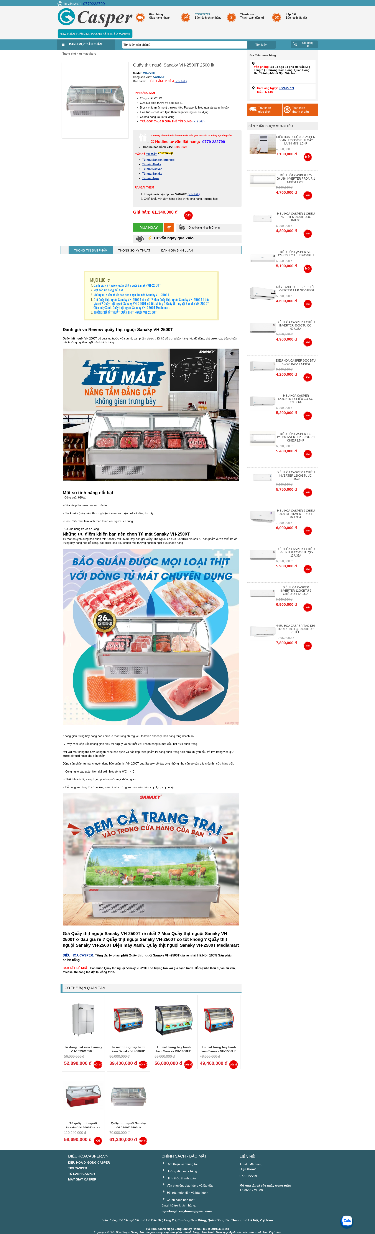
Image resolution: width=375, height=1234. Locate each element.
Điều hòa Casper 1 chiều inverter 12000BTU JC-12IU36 (296, 476)
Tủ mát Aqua (150, 178)
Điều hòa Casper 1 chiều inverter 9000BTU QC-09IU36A (296, 325)
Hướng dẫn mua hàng (181, 1171)
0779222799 (94, 4)
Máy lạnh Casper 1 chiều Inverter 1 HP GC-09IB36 (295, 289)
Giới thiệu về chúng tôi (181, 1164)
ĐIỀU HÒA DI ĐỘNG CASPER (89, 1162)
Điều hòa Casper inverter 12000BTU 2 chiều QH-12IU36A (295, 591)
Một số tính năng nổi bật (108, 289)
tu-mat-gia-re (87, 53)
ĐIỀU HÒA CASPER (78, 955)
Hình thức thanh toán (181, 1178)
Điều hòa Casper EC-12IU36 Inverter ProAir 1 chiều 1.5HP (296, 437)
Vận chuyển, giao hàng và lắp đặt (189, 1185)
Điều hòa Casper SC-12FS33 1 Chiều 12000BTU (296, 253)
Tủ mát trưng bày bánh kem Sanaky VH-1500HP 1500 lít (218, 1051)
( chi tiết (193, 194)
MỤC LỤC (97, 280)
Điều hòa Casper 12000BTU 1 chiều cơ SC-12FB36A (296, 399)
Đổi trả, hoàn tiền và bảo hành (187, 1192)
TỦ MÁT (151, 154)
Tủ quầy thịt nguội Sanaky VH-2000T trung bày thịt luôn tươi (83, 1127)
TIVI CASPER (77, 1168)
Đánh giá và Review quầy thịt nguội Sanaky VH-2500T (127, 285)
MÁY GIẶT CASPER (82, 1179)
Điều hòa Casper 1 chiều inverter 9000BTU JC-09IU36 (296, 217)
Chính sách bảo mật (180, 1200)
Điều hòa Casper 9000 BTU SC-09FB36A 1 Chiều (296, 362)
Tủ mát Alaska (151, 164)
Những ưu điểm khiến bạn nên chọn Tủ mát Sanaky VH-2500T (131, 294)
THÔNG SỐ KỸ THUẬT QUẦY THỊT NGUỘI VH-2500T (125, 312)
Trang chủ (69, 53)
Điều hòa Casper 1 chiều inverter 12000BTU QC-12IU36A (296, 552)
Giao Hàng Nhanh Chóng (204, 227)
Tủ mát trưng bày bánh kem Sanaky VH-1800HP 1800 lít (173, 1051)
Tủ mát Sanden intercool (158, 159)
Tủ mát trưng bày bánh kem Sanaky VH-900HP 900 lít (128, 1051)
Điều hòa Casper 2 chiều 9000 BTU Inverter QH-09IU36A (296, 514)
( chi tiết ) (181, 81)
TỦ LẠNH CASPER (81, 1174)
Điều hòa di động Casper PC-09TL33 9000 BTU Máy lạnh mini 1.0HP (295, 140)
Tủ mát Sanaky (152, 173)
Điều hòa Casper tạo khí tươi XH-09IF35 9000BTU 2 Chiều (295, 629)
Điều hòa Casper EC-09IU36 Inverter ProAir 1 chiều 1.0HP (296, 178)
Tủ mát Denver (152, 168)
